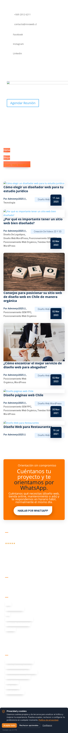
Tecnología (9, 202)
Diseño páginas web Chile (23, 395)
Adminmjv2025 (15, 199)
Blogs (6, 157)
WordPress (9, 246)
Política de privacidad (18, 623)
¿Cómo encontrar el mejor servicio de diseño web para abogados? (32, 365)
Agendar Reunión (22, 103)
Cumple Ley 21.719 (10, 730)
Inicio (8, 603)
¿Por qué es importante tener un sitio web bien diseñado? (32, 221)
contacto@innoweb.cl (25, 642)
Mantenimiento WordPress (21, 671)
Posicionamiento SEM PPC (43, 238)
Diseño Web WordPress (16, 164)
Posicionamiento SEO (18, 676)
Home (6, 150)
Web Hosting (12, 686)
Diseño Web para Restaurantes (27, 427)
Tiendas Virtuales (46, 242)
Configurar (47, 725)
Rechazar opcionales (28, 725)
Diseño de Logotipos (14, 234)
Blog (7, 613)
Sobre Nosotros (14, 608)
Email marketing (15, 691)
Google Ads (12, 681)
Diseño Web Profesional (19, 660)
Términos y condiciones (19, 618)
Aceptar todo (9, 725)
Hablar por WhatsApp (33, 510)
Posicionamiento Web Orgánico (20, 242)
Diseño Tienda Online (18, 666)
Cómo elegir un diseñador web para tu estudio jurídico (33, 189)
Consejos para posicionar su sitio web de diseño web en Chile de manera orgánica (32, 297)
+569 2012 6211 (21, 636)
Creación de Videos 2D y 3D (48, 231)
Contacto (10, 628)
